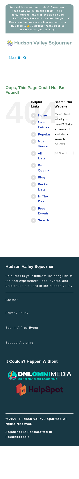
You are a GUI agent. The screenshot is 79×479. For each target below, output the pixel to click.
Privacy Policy (17, 312)
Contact (12, 299)
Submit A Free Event (22, 327)
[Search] (26, 57)
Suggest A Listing (19, 342)
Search (43, 220)
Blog (41, 177)
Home (42, 115)
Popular (44, 134)
